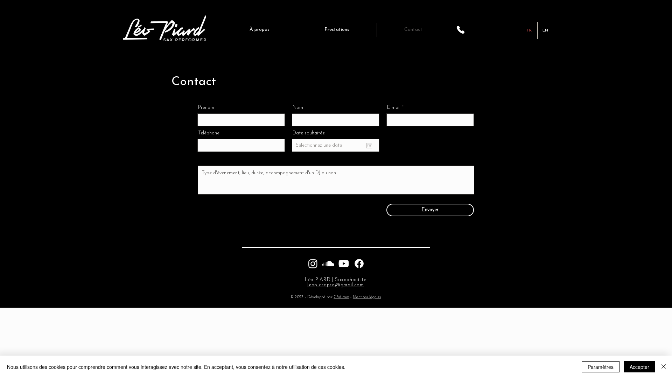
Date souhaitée (309, 133)
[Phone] (460, 29)
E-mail (393, 107)
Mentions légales (367, 297)
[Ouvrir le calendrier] (369, 145)
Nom (298, 107)
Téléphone (208, 133)
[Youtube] (344, 264)
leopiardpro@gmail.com (335, 285)
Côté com (341, 297)
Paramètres (601, 366)
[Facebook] (359, 264)
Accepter (639, 366)
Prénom (206, 107)
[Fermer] (663, 366)
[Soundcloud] (328, 264)
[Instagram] (313, 264)
